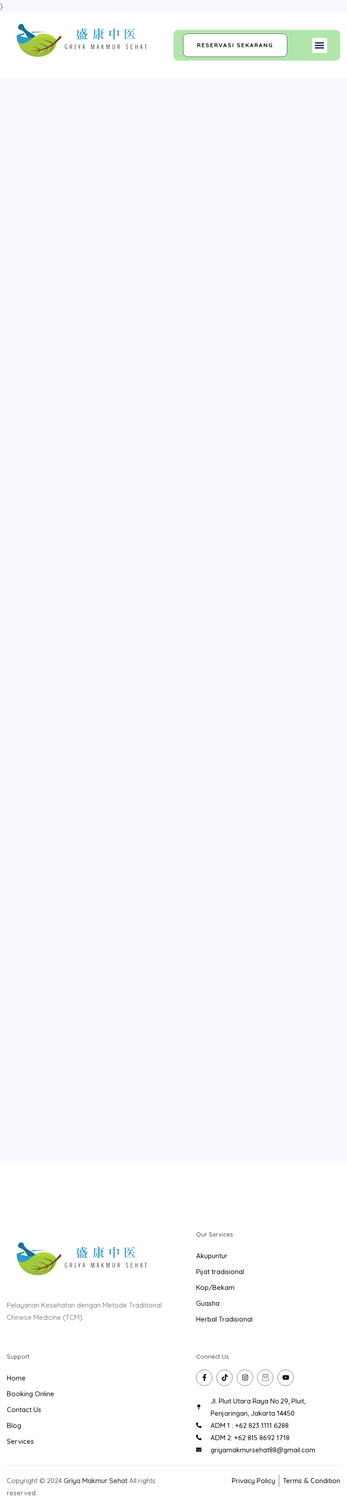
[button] (319, 45)
